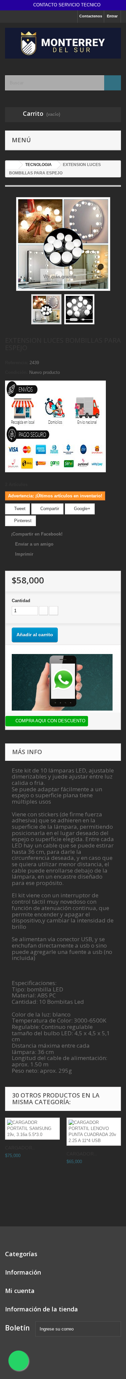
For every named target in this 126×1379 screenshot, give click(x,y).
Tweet (19, 508)
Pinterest (22, 520)
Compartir (49, 508)
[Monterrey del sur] (63, 43)
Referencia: (16, 362)
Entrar (112, 16)
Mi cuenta (20, 1291)
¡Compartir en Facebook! (36, 534)
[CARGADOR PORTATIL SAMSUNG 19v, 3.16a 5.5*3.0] (32, 1129)
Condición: (16, 372)
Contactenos (90, 16)
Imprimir (24, 554)
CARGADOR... (20, 1147)
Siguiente (100, 310)
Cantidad (21, 600)
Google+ (81, 508)
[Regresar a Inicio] (12, 165)
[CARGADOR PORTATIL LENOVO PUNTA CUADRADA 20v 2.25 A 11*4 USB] (94, 1132)
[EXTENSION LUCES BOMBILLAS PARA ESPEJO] (46, 309)
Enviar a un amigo (34, 544)
